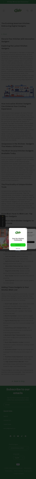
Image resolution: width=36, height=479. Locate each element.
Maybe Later (18, 248)
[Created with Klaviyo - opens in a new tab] (18, 250)
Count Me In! (18, 244)
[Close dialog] (26, 228)
